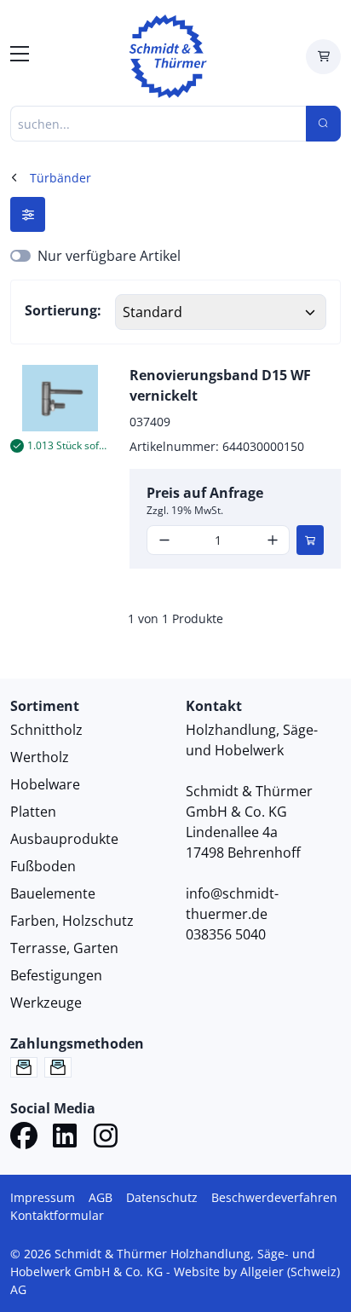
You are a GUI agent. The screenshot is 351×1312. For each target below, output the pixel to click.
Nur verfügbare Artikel (109, 255)
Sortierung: (63, 310)
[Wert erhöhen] (272, 540)
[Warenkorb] (323, 56)
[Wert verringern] (164, 540)
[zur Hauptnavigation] (19, 56)
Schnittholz (46, 729)
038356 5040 (226, 934)
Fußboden (43, 866)
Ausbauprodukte (64, 838)
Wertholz (39, 757)
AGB (100, 1197)
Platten (33, 811)
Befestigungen (56, 975)
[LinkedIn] (64, 1138)
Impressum (42, 1197)
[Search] (323, 124)
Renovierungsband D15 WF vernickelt (220, 385)
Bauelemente (52, 893)
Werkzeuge (46, 1002)
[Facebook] (23, 1138)
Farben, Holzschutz (72, 920)
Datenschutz (162, 1197)
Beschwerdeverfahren (274, 1197)
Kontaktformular (57, 1215)
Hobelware (45, 784)
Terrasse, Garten (64, 948)
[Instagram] (105, 1138)
